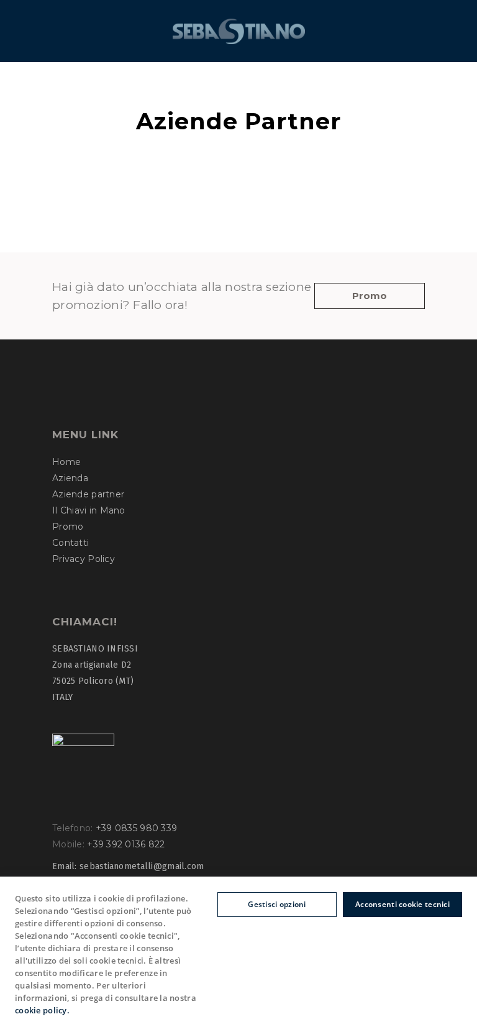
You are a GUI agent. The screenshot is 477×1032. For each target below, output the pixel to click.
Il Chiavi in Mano (88, 510)
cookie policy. (42, 1010)
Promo (67, 526)
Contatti (70, 542)
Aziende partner (88, 494)
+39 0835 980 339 (136, 828)
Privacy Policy (83, 558)
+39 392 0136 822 (126, 844)
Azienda (70, 478)
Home (66, 462)
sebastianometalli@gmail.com (142, 866)
